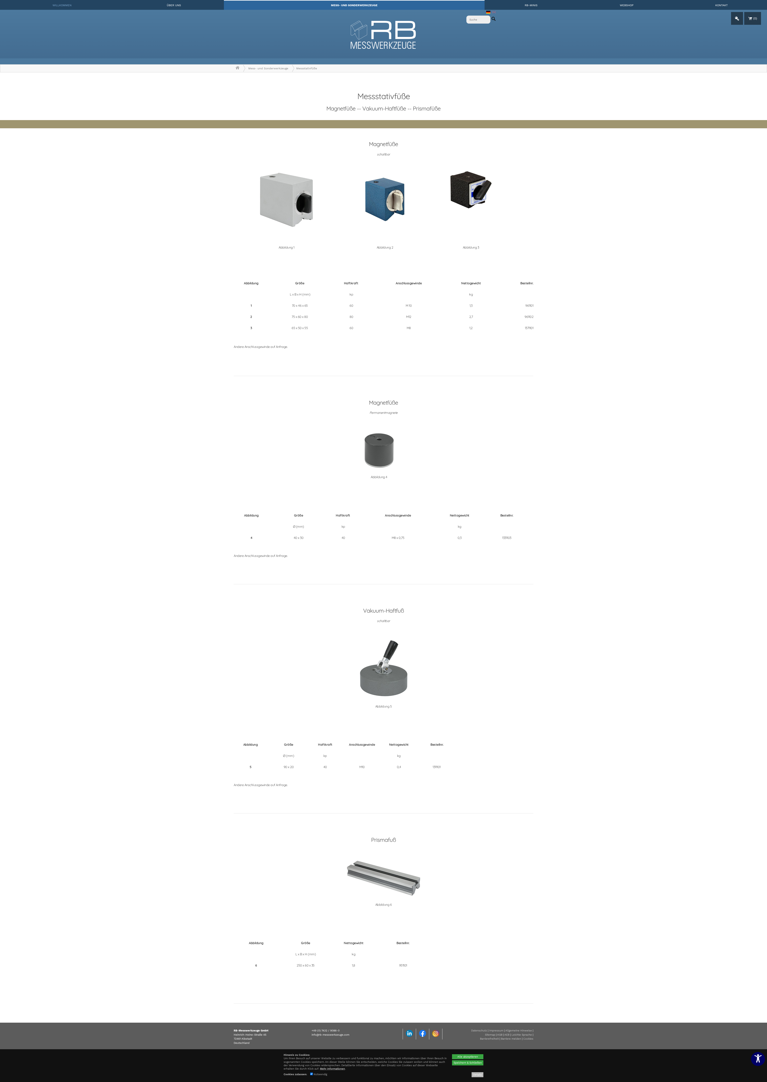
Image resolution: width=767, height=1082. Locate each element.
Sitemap (490, 1034)
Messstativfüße (306, 68)
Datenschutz (479, 1030)
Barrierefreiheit (489, 1038)
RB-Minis (531, 5)
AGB (499, 1034)
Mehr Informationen (332, 1068)
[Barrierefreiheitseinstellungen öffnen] (758, 1059)
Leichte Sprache (522, 1034)
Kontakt (721, 5)
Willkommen (62, 5)
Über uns (174, 5)
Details (477, 1074)
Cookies (528, 1038)
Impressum (496, 1030)
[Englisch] (494, 12)
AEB (506, 1034)
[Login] (737, 18)
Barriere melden (511, 1038)
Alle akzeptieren (467, 1056)
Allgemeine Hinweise (518, 1030)
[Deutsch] (488, 12)
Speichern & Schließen (468, 1062)
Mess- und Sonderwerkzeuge (354, 5)
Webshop (627, 5)
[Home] (237, 68)
